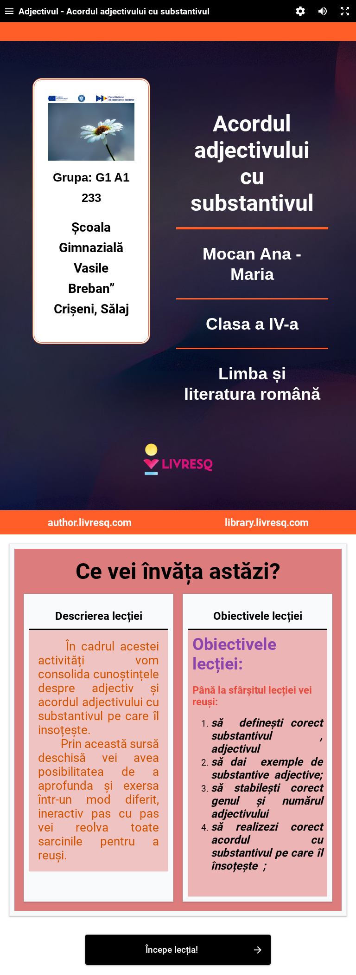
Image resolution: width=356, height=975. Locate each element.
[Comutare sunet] (323, 11)
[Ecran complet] (345, 11)
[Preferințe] (300, 11)
